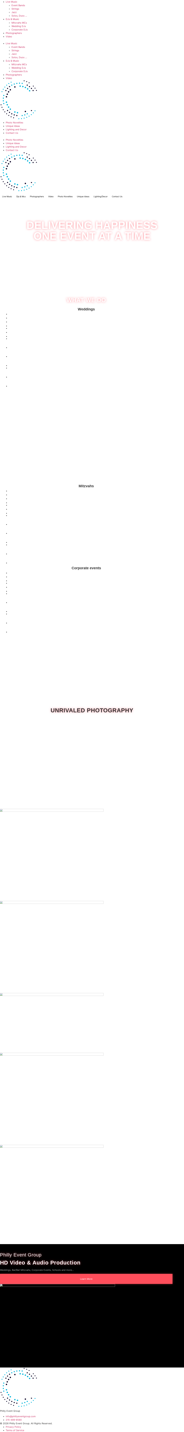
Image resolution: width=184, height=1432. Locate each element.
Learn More (86, 1278)
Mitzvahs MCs (19, 22)
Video (9, 36)
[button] (92, 40)
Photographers (14, 33)
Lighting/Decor (101, 196)
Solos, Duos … (19, 15)
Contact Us (12, 132)
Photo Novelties (14, 122)
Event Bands (18, 5)
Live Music (11, 1)
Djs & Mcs (21, 196)
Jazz (14, 12)
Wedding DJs (19, 26)
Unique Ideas (13, 126)
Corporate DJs (20, 29)
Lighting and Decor (16, 129)
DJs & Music (12, 19)
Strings (15, 8)
